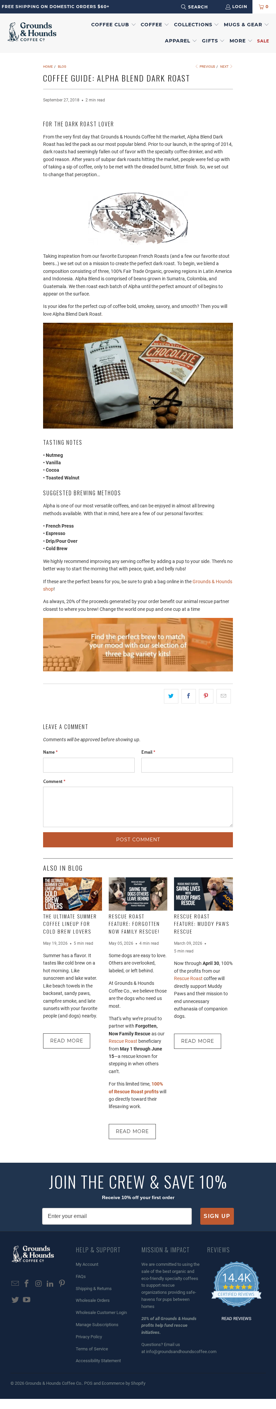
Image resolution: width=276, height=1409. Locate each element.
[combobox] (203, 7)
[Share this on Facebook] (188, 696)
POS (88, 1383)
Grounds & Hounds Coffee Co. (53, 1383)
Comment (54, 781)
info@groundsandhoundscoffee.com (181, 1351)
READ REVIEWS (236, 1318)
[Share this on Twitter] (171, 696)
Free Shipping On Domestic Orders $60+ (55, 6)
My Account (87, 1264)
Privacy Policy (89, 1336)
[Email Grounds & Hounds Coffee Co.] (15, 1284)
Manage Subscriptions (97, 1324)
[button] (113, 25)
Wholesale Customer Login (101, 1312)
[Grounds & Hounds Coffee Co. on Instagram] (39, 1284)
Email (148, 752)
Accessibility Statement (98, 1360)
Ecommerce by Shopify (123, 1383)
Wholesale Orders (93, 1300)
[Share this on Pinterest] (206, 696)
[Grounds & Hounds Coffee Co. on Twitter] (15, 1300)
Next (224, 66)
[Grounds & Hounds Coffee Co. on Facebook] (27, 1284)
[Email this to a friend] (223, 696)
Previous (207, 66)
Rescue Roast (123, 1041)
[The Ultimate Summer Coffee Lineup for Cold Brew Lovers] (72, 893)
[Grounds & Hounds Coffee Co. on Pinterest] (62, 1284)
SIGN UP (217, 1216)
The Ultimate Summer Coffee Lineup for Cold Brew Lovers (70, 923)
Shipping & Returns (94, 1288)
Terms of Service (92, 1348)
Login (239, 6)
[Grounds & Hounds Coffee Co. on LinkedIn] (50, 1284)
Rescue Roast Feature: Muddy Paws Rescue (201, 923)
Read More (66, 1041)
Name (50, 752)
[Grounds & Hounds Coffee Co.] (32, 33)
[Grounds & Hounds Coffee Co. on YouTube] (27, 1300)
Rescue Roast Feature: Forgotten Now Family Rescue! (134, 923)
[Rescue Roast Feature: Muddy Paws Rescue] (203, 893)
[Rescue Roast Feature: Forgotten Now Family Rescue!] (138, 893)
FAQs (81, 1276)
